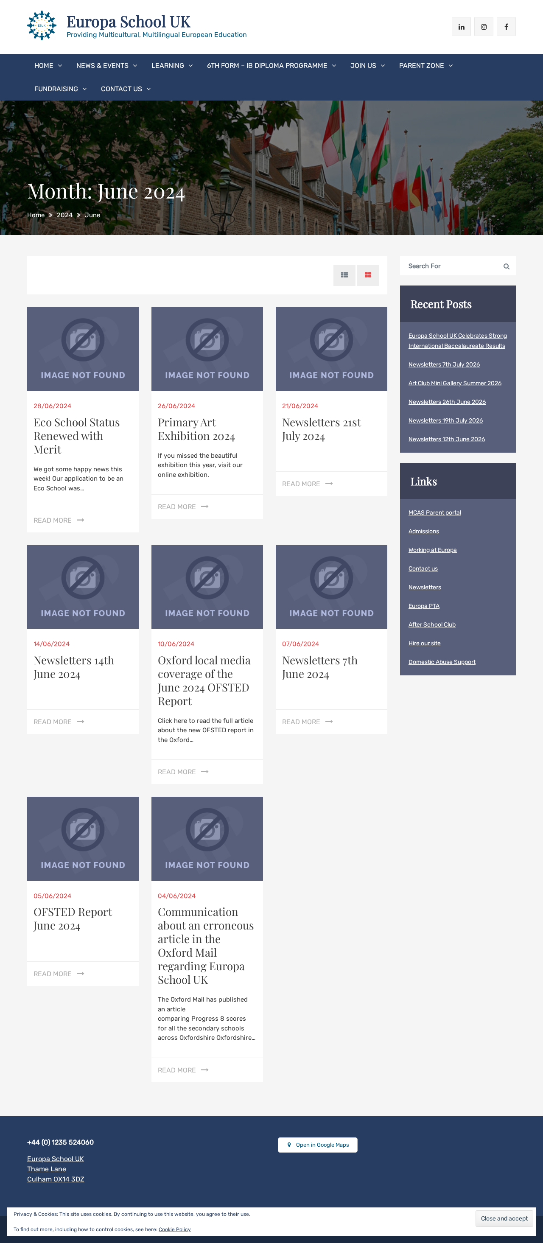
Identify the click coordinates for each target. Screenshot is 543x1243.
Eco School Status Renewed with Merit (77, 435)
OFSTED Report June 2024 (73, 918)
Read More (53, 520)
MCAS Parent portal (435, 512)
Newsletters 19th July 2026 (446, 420)
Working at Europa (433, 550)
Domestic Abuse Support (442, 662)
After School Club (432, 624)
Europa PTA (424, 606)
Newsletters (425, 587)
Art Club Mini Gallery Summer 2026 (455, 383)
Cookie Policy (175, 1229)
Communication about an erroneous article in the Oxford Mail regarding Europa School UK (206, 945)
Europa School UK (128, 21)
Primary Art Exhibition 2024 (196, 428)
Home (43, 66)
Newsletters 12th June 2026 (447, 439)
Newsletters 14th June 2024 (74, 666)
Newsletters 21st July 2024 (321, 428)
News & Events (102, 66)
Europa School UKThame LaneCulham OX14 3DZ (55, 1169)
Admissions (424, 531)
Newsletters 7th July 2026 (444, 364)
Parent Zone (421, 66)
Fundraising (56, 89)
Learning (167, 66)
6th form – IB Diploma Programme (267, 66)
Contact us (121, 89)
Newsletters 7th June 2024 (320, 666)
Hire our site (425, 643)
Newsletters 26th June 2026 (447, 402)
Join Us (363, 66)
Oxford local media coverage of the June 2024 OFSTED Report (204, 680)
